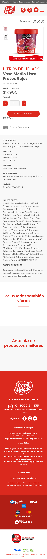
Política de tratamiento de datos (23, 433)
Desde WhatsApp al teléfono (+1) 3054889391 (23, 452)
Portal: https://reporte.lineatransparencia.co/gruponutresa (23, 457)
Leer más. (37, 485)
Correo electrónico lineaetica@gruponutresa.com (23, 463)
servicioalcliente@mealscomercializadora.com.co (23, 410)
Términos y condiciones (23, 436)
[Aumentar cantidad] (24, 103)
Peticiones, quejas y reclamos (23, 478)
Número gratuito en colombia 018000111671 (24, 449)
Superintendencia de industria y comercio (23, 439)
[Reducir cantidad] (5, 103)
